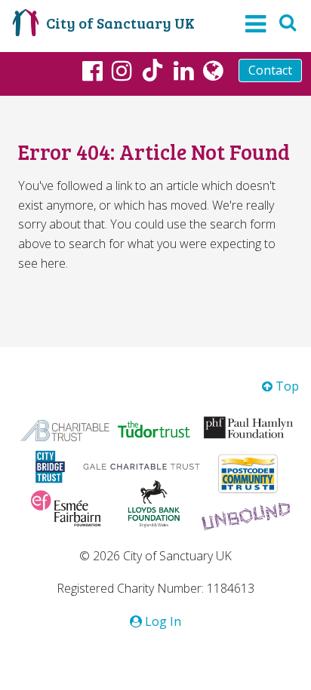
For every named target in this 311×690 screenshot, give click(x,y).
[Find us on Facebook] (92, 70)
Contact (270, 70)
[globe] (213, 70)
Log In (161, 621)
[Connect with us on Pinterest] (184, 70)
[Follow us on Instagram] (122, 70)
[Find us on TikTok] (152, 72)
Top (286, 386)
